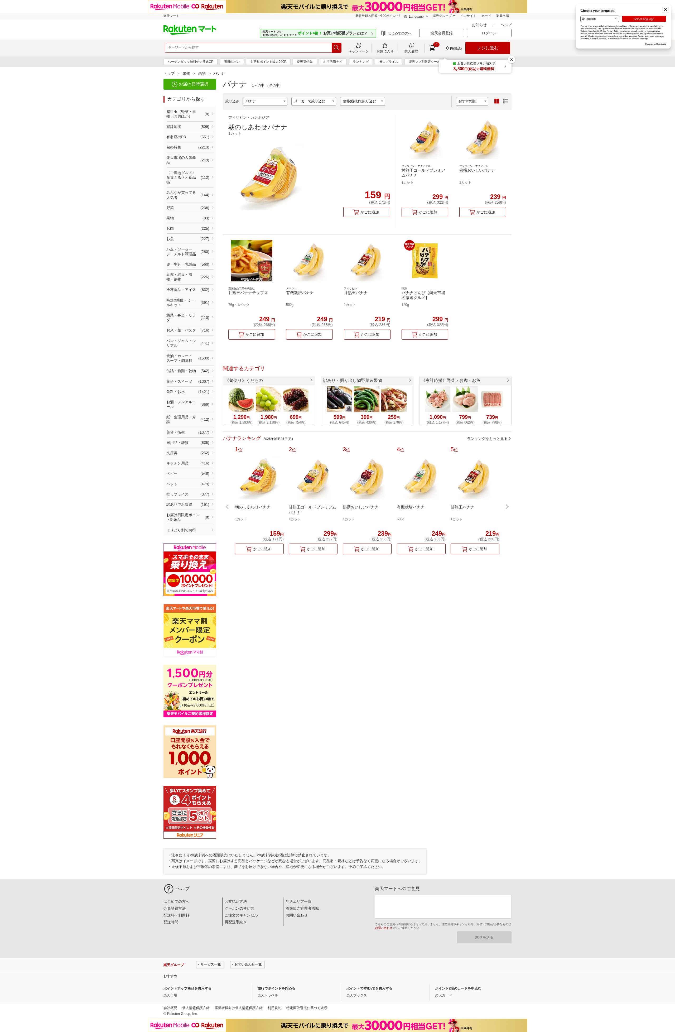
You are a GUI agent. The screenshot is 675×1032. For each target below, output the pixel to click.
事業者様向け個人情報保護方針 (239, 1008)
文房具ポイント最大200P (268, 62)
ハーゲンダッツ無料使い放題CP (190, 62)
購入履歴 (411, 51)
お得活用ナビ (332, 62)
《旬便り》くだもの (244, 380)
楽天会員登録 (442, 33)
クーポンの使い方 (239, 908)
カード (486, 16)
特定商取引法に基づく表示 (306, 1008)
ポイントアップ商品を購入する (187, 988)
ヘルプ (506, 25)
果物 (186, 73)
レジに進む (487, 48)
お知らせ (480, 25)
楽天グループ (442, 16)
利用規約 (274, 1008)
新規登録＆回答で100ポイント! (377, 16)
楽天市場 (502, 16)
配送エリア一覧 (298, 901)
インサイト (468, 16)
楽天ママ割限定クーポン (426, 62)
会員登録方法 (174, 908)
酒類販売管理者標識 (302, 908)
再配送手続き (236, 922)
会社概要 (170, 1008)
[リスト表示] (506, 101)
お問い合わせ (297, 915)
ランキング (361, 62)
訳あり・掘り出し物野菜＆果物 (352, 380)
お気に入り (385, 51)
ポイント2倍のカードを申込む (458, 988)
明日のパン (232, 62)
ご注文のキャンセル (241, 915)
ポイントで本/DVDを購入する (369, 988)
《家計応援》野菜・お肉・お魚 (450, 380)
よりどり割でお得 (181, 530)
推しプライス (388, 62)
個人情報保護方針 (196, 1008)
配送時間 (170, 922)
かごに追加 (369, 212)
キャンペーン (358, 51)
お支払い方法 (236, 901)
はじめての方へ (400, 33)
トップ (169, 73)
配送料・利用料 (176, 915)
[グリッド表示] (497, 101)
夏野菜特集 (305, 62)
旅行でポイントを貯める (276, 988)
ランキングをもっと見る (487, 438)
